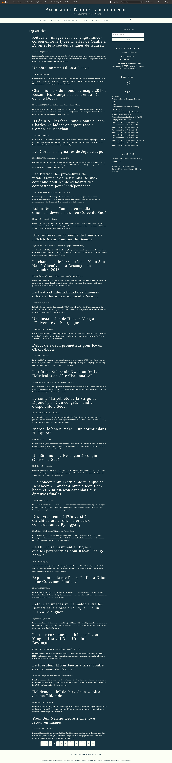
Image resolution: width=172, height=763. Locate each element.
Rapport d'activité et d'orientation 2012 (125, 130)
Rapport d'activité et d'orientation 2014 (125, 135)
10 (84, 744)
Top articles (77, 760)
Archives (95, 20)
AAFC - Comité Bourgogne (134, 66)
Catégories (54, 20)
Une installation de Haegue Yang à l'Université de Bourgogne (63, 321)
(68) (116, 161)
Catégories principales (71, 20)
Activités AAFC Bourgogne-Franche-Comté (59, 531)
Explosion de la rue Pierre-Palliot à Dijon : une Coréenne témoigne (69, 579)
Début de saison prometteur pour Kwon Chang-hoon (67, 347)
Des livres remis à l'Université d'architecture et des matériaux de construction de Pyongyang (62, 520)
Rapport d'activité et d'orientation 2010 (125, 125)
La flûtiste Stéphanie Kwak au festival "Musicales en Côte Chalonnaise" (66, 374)
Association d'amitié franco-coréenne (86, 9)
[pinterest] (117, 2)
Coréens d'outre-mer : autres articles (56, 158)
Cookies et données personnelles (111, 760)
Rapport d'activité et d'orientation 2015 (125, 138)
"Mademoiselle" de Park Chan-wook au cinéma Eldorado (67, 694)
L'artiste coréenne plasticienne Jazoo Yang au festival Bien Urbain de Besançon (65, 638)
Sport (46, 135)
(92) (127, 159)
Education (47, 52)
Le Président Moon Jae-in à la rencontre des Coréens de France (68, 667)
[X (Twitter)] (113, 2)
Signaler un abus (92, 760)
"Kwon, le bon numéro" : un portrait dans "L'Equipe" (69, 431)
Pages (86, 20)
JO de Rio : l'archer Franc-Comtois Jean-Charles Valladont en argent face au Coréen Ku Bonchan (68, 125)
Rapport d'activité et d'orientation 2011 (125, 127)
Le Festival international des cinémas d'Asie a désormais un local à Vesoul (65, 294)
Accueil (43, 20)
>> (93, 744)
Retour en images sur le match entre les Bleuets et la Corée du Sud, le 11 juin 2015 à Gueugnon (67, 608)
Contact (105, 20)
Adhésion (115, 96)
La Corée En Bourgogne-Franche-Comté (60, 105)
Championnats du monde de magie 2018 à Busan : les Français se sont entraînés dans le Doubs (69, 94)
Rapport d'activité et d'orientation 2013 (125, 132)
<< (43, 744)
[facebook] (110, 2)
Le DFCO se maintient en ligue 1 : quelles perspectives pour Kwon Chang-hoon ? (68, 551)
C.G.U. (100, 760)
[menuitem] (43, 20)
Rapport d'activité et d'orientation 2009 (125, 122)
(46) (123, 166)
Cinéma (47, 303)
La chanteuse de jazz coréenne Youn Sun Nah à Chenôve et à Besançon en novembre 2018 (68, 265)
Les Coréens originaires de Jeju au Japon (69, 151)
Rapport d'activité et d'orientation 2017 (125, 143)
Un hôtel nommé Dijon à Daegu (60, 68)
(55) (115, 164)
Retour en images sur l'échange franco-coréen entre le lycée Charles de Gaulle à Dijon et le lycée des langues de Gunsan (69, 41)
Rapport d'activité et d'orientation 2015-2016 (128, 140)
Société (46, 74)
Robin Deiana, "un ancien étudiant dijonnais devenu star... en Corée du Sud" (69, 210)
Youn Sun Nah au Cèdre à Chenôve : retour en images (65, 720)
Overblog (98, 754)
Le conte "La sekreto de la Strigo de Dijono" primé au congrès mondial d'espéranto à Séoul (64, 402)
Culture (78, 105)
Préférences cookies (125, 760)
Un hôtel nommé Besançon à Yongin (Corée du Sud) (64, 457)
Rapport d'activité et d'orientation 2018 (125, 145)
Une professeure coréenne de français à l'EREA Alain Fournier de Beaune (67, 237)
